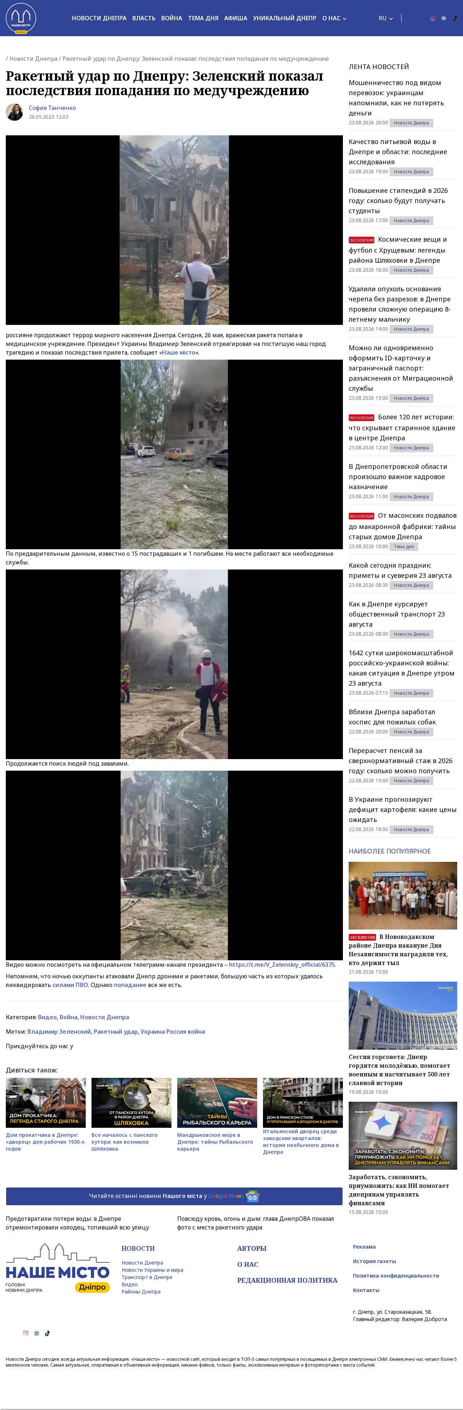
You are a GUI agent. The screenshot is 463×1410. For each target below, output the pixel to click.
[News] (443, 18)
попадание (130, 985)
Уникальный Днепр (285, 18)
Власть (144, 18)
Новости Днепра (99, 18)
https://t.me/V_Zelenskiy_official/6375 (282, 965)
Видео (47, 1017)
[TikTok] (454, 18)
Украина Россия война (173, 1032)
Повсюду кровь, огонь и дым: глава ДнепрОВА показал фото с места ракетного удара (255, 1223)
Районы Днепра (141, 1291)
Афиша (235, 18)
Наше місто (178, 352)
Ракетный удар (116, 1032)
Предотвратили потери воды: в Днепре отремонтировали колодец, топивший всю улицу (77, 1223)
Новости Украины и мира (152, 1269)
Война (171, 18)
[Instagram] (433, 18)
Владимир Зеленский (59, 1032)
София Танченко (52, 108)
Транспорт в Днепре (147, 1277)
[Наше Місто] (21, 18)
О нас (331, 18)
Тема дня (203, 18)
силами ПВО (70, 985)
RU (383, 18)
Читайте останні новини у (166, 1196)
